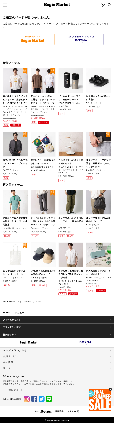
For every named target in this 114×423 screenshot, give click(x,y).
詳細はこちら (14, 390)
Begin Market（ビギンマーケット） (19, 302)
